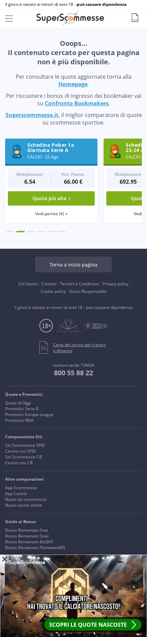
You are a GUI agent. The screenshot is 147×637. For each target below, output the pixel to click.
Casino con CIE (19, 463)
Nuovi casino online (23, 505)
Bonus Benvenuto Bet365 (29, 542)
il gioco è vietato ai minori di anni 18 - (65, 4)
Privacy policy (115, 284)
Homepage (73, 84)
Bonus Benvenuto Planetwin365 (35, 547)
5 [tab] (51, 231)
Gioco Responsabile (88, 291)
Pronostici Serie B (22, 409)
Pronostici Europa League (29, 414)
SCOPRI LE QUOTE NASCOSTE (88, 624)
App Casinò (16, 493)
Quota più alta (49, 198)
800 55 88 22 (73, 372)
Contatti (48, 284)
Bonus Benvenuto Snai (26, 530)
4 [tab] (41, 231)
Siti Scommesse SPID (25, 445)
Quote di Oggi (18, 403)
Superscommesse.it (31, 115)
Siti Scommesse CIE (23, 457)
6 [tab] (61, 231)
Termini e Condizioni (79, 284)
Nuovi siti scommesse (25, 499)
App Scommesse (21, 488)
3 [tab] (31, 231)
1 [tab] (10, 231)
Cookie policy (53, 291)
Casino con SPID (20, 451)
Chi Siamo (28, 284)
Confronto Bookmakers (77, 103)
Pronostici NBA (19, 420)
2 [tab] (20, 231)
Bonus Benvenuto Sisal (27, 536)
